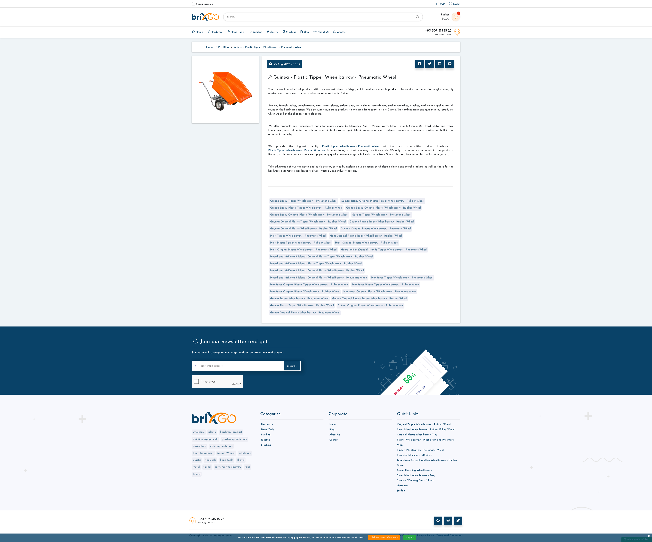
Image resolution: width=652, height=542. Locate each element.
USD (442, 4)
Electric (273, 32)
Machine (290, 32)
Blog (306, 32)
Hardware (216, 32)
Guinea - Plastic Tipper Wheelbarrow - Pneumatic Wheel (268, 47)
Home (199, 32)
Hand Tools (237, 32)
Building (257, 32)
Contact (341, 32)
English (456, 4)
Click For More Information (384, 537)
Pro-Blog (223, 47)
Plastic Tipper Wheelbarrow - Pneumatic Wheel (350, 146)
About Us (323, 32)
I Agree (410, 537)
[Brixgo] (205, 17)
